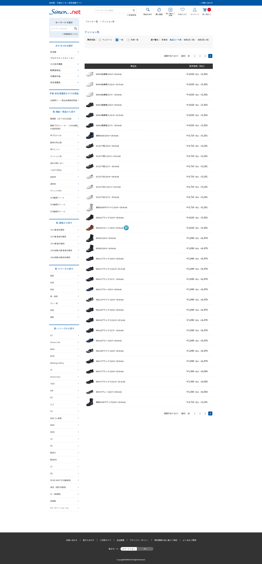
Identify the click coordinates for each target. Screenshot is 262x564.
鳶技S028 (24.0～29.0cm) (107, 135)
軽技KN (53, 459)
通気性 (53, 183)
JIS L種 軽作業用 (57, 229)
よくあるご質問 (189, 540)
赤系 (52, 289)
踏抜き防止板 (56, 142)
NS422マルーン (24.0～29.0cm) (109, 227)
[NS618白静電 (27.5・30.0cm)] (90, 94)
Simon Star (55, 376)
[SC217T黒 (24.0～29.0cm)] (90, 146)
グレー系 (54, 303)
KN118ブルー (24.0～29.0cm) (109, 340)
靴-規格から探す (64, 222)
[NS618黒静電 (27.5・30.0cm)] (90, 125)
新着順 (165, 39)
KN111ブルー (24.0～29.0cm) (109, 289)
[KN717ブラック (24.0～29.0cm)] (90, 371)
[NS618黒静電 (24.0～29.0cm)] (90, 105)
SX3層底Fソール (57, 197)
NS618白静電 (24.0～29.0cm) (109, 74)
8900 (52, 432)
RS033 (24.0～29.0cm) (106, 238)
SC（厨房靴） (56, 494)
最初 (183, 55)
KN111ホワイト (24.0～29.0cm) (109, 299)
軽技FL (53, 452)
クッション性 (56, 156)
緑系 (52, 317)
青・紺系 (54, 296)
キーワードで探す (64, 22)
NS (51, 473)
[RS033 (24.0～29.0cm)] (90, 238)
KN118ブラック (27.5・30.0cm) (109, 330)
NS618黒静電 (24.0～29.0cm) (109, 104)
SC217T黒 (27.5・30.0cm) (107, 166)
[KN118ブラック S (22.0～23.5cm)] (90, 320)
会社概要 (120, 540)
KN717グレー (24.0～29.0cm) (109, 391)
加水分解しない (57, 163)
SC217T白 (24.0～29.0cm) (107, 176)
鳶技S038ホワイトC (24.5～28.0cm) (111, 207)
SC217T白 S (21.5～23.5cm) (108, 186)
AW (51, 390)
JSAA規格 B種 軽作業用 (60, 257)
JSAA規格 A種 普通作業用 (61, 250)
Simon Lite (55, 342)
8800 (52, 425)
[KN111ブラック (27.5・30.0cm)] (90, 279)
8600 (52, 349)
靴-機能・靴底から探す (64, 111)
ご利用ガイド (105, 540)
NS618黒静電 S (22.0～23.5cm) (109, 115)
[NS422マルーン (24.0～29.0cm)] (90, 228)
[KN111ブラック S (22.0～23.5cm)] (90, 269)
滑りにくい (55, 149)
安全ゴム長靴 (56, 418)
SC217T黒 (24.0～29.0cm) (107, 145)
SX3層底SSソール (57, 211)
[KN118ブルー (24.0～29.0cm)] (90, 340)
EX (51, 335)
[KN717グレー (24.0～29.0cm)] (90, 392)
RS (51, 445)
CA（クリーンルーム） (60, 507)
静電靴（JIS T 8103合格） (61, 118)
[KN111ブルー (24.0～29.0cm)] (90, 289)
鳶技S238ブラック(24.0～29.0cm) (111, 402)
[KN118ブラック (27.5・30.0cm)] (90, 330)
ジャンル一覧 (92, 21)
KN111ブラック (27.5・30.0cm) (109, 279)
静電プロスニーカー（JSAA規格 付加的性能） (64, 127)
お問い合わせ (207, 2)
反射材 (53, 176)
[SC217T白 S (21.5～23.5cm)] (90, 187)
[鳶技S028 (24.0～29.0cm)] (90, 135)
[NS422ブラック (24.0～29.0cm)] (90, 217)
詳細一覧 (134, 39)
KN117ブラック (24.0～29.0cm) (109, 361)
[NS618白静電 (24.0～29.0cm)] (90, 74)
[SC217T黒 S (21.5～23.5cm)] (90, 156)
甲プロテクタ (56, 135)
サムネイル (107, 39)
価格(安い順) (189, 39)
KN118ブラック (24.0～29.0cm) (109, 309)
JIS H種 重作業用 (57, 243)
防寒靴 (53, 501)
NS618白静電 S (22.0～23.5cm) (109, 84)
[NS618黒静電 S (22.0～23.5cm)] (90, 115)
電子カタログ (88, 540)
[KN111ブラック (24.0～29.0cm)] (90, 258)
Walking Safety (57, 363)
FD (51, 411)
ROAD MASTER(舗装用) (60, 480)
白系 (52, 282)
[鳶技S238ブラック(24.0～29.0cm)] (90, 402)
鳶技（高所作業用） (58, 487)
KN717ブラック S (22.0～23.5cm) (110, 381)
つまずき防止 (56, 170)
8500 (52, 356)
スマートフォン (128, 548)
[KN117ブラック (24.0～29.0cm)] (90, 361)
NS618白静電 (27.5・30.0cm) (109, 94)
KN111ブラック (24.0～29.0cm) (109, 258)
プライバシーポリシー (139, 540)
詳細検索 (132, 15)
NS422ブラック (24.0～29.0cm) (109, 217)
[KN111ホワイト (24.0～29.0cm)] (90, 299)
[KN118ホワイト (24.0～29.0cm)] (90, 351)
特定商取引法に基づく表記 (165, 540)
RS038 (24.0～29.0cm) (106, 248)
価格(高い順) (203, 39)
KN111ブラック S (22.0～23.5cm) (110, 268)
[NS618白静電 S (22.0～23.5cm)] (90, 84)
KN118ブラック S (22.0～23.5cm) (110, 320)
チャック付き (56, 190)
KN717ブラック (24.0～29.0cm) (109, 371)
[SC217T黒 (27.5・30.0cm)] (90, 166)
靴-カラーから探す (64, 268)
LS (51, 466)
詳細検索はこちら (71, 34)
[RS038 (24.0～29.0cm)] (90, 248)
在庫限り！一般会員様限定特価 (63, 100)
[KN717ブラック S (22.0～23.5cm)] (90, 381)
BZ (51, 397)
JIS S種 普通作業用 (58, 236)
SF (51, 369)
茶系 (52, 310)
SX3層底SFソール (57, 204)
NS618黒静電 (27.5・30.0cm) (109, 125)
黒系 (52, 275)
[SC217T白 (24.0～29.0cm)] (90, 176)
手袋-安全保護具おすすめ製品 (64, 93)
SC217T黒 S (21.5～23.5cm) (108, 156)
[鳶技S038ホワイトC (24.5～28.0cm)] (90, 207)
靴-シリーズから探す (64, 328)
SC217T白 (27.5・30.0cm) (107, 197)
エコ (52, 404)
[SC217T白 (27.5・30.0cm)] (90, 197)
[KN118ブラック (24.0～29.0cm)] (90, 310)
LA (51, 438)
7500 (52, 383)
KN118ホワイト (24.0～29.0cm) (109, 350)
